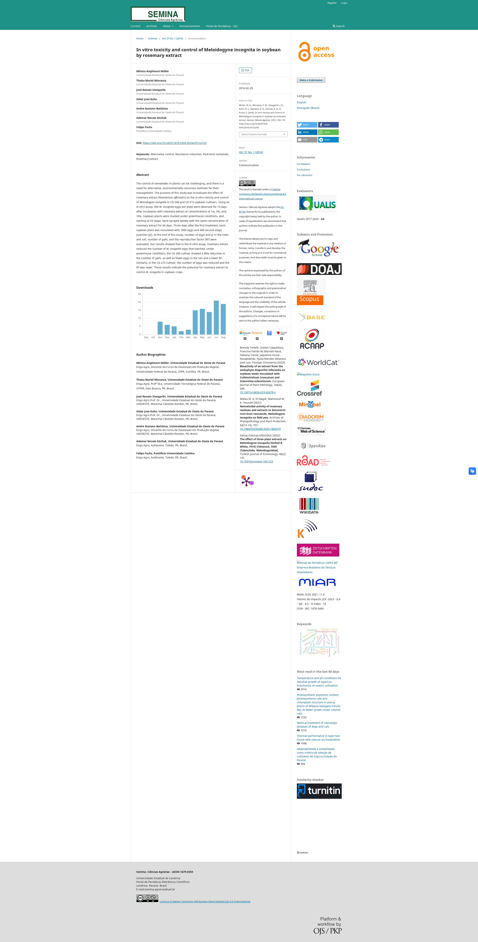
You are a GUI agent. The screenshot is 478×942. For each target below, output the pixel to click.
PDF (246, 70)
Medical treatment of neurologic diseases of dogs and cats (317, 724)
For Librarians (304, 175)
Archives (151, 26)
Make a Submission (311, 80)
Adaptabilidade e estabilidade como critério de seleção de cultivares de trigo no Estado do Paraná (317, 754)
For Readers (303, 164)
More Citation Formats (254, 134)
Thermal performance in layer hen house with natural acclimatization (318, 737)
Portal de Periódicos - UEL (222, 26)
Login (344, 2)
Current (135, 26)
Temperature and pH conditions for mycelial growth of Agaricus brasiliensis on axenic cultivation (319, 681)
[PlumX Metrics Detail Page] (246, 481)
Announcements (189, 26)
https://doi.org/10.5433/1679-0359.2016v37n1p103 (175, 143)
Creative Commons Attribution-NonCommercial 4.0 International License (262, 194)
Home (139, 38)
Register (332, 2)
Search (340, 26)
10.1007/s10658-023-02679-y (258, 392)
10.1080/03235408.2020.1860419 (260, 429)
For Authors (303, 169)
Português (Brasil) (308, 108)
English (301, 102)
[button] (307, 125)
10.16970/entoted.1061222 (256, 461)
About (167, 26)
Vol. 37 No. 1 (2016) (172, 38)
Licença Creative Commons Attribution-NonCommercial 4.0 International (205, 901)
